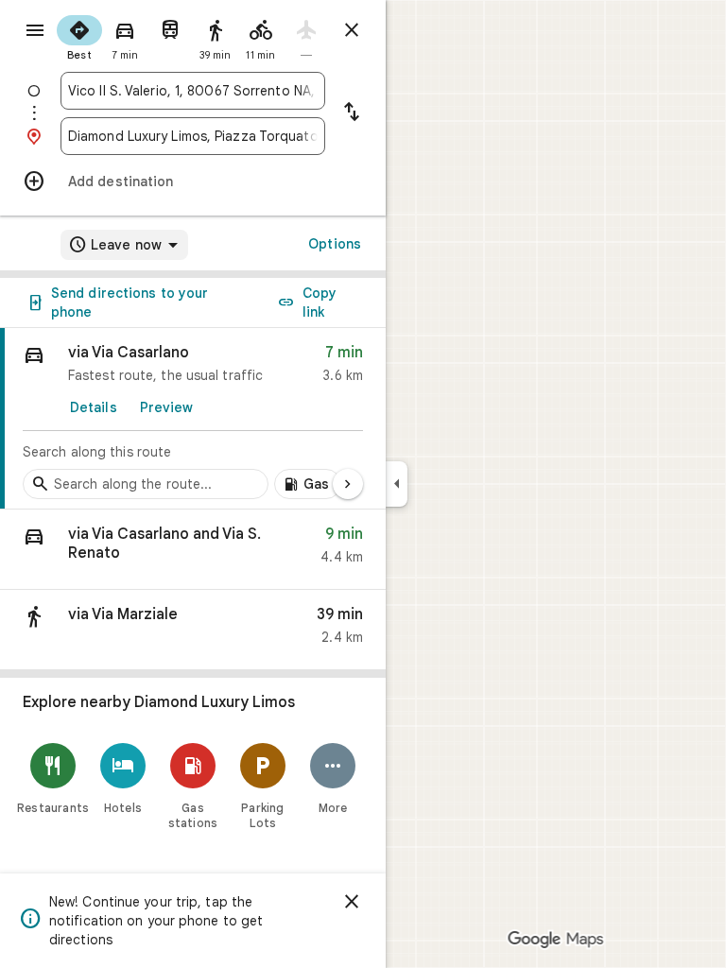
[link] (193, 419)
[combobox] (193, 91)
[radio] (79, 35)
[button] (193, 550)
